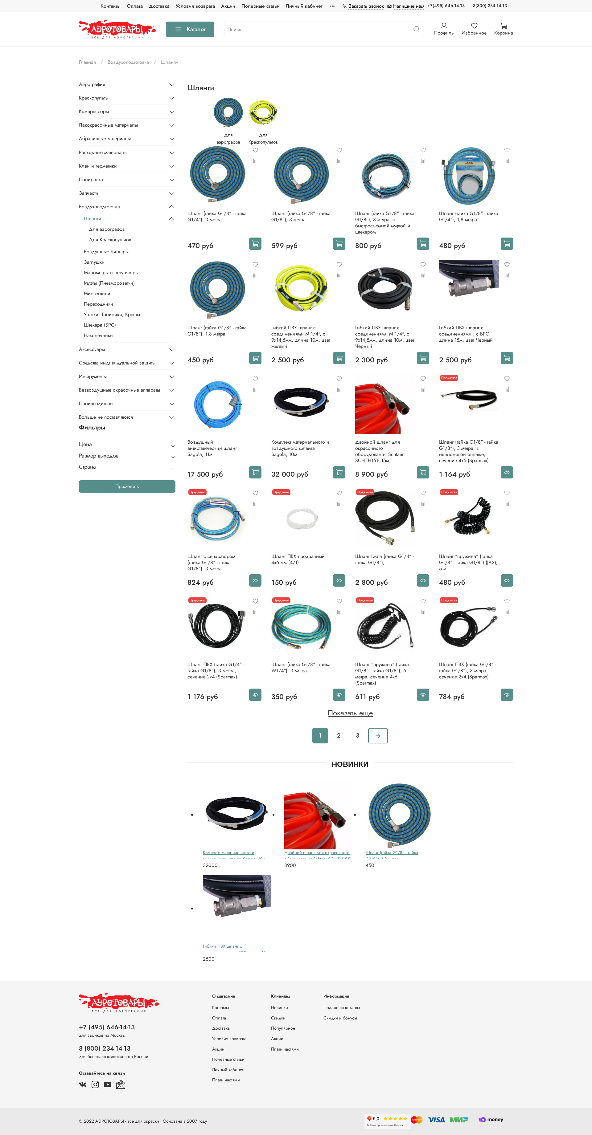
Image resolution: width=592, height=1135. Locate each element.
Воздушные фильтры (106, 251)
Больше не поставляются (106, 417)
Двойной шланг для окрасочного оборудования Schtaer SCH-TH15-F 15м (379, 451)
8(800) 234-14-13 (490, 5)
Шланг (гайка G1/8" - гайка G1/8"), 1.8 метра (217, 330)
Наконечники (98, 335)
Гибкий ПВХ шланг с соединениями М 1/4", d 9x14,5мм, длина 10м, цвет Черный (384, 337)
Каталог (196, 29)
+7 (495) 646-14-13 (107, 1027)
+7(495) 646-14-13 (446, 5)
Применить (127, 486)
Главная (87, 62)
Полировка (91, 179)
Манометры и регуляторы (111, 272)
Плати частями (226, 1080)
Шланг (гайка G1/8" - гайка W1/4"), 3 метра (301, 667)
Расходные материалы (103, 152)
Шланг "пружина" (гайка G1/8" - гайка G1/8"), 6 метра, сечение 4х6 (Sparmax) (382, 673)
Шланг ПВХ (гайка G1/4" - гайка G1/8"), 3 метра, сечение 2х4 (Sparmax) (215, 670)
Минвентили (97, 293)
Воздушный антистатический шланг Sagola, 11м (212, 448)
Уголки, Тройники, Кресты (112, 314)
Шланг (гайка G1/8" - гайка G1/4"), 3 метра (217, 216)
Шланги (92, 218)
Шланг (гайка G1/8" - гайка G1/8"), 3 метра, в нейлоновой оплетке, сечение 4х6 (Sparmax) (468, 451)
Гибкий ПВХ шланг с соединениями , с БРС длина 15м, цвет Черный (466, 334)
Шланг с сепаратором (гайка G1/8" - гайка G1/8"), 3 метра (211, 562)
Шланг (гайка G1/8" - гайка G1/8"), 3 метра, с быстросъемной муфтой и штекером (384, 222)
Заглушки (94, 262)
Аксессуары (92, 349)
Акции (228, 6)
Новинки (279, 1007)
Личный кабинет (304, 6)
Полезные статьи (260, 6)
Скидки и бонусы (340, 1018)
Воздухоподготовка (128, 62)
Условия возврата (195, 6)
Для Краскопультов (110, 239)
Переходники (98, 303)
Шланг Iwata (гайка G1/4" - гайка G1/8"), (384, 559)
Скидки (278, 1018)
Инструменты (93, 376)
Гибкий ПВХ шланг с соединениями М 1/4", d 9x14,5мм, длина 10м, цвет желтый (300, 337)
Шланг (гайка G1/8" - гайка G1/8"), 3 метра (301, 216)
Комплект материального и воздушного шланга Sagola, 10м (300, 448)
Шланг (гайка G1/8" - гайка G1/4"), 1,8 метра (468, 216)
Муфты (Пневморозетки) (109, 283)
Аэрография (92, 84)
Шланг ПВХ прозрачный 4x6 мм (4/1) (298, 559)
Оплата (135, 6)
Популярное (283, 1028)
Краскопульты (94, 97)
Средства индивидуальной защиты (117, 362)
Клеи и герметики (98, 165)
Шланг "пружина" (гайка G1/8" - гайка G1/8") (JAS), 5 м (468, 562)
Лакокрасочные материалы (108, 124)
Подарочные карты (341, 1007)
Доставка (159, 6)
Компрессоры (94, 111)
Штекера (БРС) (100, 324)
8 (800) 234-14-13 (104, 1048)
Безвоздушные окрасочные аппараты (119, 389)
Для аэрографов (107, 229)
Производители (96, 403)
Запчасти (88, 193)
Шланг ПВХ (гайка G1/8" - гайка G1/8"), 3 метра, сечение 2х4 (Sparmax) (467, 670)
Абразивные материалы (105, 138)
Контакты (111, 6)
